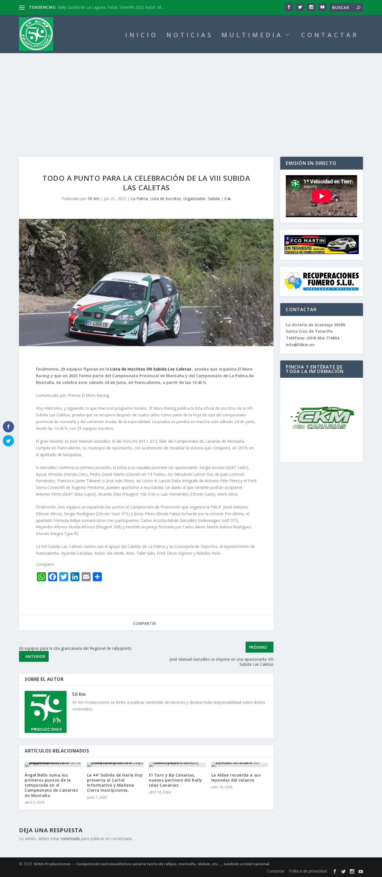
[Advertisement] (191, 95)
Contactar (276, 871)
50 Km (94, 198)
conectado (70, 838)
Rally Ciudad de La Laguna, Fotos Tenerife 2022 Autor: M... (111, 7)
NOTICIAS (189, 35)
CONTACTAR (330, 35)
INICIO (141, 35)
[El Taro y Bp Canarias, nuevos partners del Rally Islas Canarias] (177, 765)
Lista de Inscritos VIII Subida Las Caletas (150, 369)
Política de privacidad (308, 871)
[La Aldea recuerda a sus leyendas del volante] (239, 765)
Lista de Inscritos (165, 198)
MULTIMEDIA (252, 35)
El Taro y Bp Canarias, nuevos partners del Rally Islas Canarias (175, 780)
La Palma (139, 198)
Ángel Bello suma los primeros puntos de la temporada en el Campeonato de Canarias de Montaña (51, 785)
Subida (214, 198)
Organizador (194, 198)
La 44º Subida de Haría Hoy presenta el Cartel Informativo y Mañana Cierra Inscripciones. (115, 782)
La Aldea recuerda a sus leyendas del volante (236, 777)
